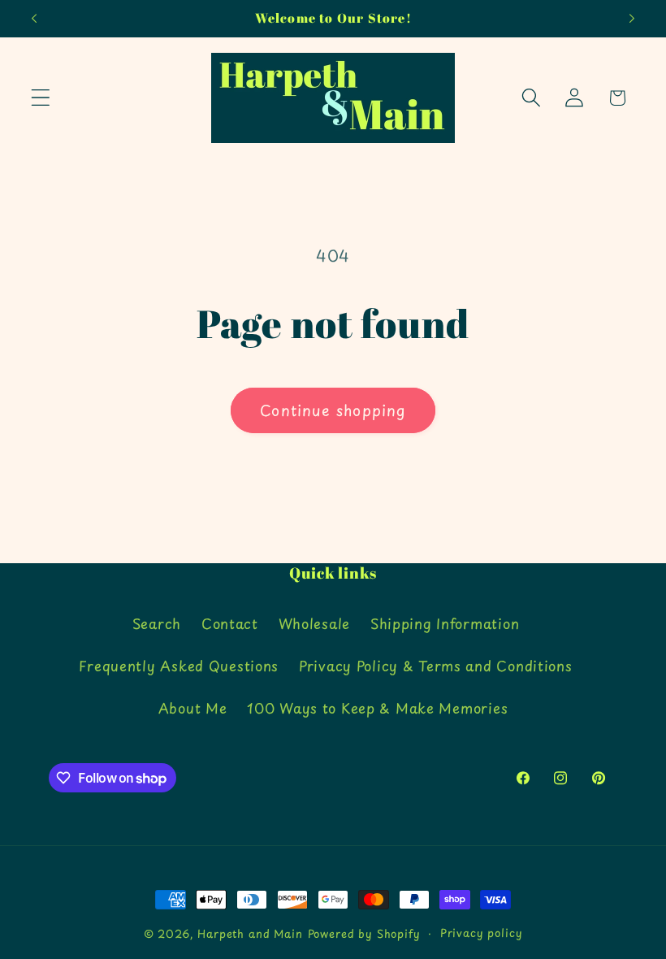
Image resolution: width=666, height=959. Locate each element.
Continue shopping (332, 410)
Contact (229, 623)
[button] (41, 97)
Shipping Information (444, 623)
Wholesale (314, 623)
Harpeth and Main (249, 933)
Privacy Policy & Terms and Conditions (436, 665)
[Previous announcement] (34, 19)
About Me (192, 707)
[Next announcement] (632, 19)
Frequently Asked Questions (179, 665)
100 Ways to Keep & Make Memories (377, 707)
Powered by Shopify (364, 933)
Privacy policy (481, 932)
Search (156, 623)
